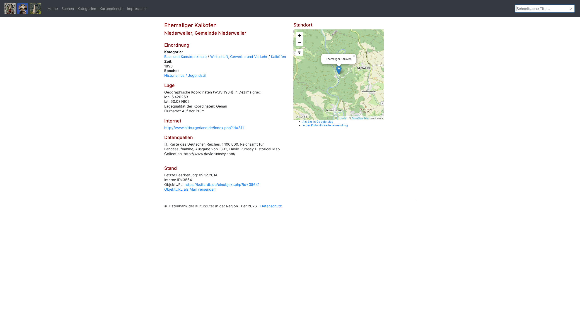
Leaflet (343, 118)
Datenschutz (271, 206)
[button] (571, 8)
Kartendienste (111, 8)
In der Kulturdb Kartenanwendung (325, 125)
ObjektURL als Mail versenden (189, 189)
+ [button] (299, 35)
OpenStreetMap (360, 118)
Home (53, 8)
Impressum (136, 8)
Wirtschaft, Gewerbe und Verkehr (238, 56)
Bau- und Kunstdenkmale (185, 56)
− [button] (299, 42)
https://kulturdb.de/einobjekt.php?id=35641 (222, 184)
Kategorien (86, 8)
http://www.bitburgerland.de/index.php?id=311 (204, 127)
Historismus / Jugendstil (185, 75)
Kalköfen (278, 56)
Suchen (67, 8)
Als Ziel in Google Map (317, 121)
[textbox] (544, 8)
